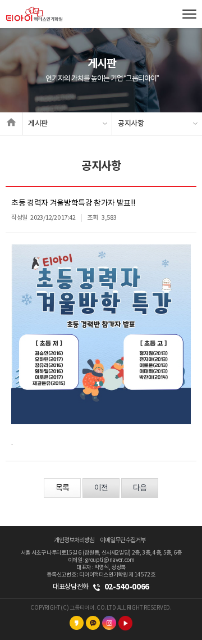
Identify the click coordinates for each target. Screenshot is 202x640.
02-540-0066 (126, 587)
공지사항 (131, 123)
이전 (101, 488)
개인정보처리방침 (74, 540)
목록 (62, 488)
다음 (139, 488)
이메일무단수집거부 (122, 540)
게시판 (38, 123)
